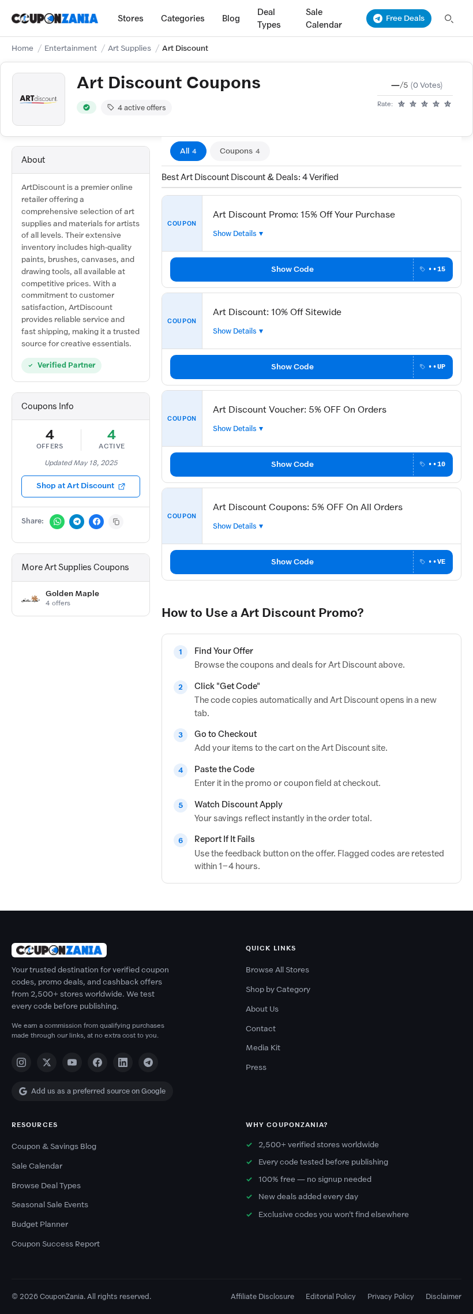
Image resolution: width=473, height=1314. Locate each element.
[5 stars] (447, 104)
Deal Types (269, 18)
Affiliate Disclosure (262, 1296)
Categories (183, 18)
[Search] (448, 18)
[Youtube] (72, 1062)
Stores (131, 18)
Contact (261, 1028)
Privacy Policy (390, 1296)
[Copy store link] (115, 521)
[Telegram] (148, 1062)
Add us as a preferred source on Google (98, 1091)
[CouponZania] (119, 950)
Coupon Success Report (56, 1244)
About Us (262, 1009)
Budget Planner (40, 1224)
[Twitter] (47, 1062)
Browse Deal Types (46, 1185)
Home (22, 48)
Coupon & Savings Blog (54, 1146)
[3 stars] (424, 104)
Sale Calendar (324, 18)
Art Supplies (129, 48)
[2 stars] (413, 104)
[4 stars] (436, 104)
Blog (231, 18)
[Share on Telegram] (76, 521)
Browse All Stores (277, 969)
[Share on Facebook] (96, 521)
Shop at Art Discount (75, 485)
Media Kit (263, 1047)
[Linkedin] (123, 1062)
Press (256, 1067)
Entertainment (70, 48)
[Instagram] (21, 1062)
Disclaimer (443, 1296)
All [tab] (188, 151)
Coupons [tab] (240, 151)
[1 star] (401, 104)
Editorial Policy (331, 1296)
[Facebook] (97, 1062)
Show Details (235, 233)
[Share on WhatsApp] (57, 521)
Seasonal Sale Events (50, 1204)
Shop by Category (278, 989)
